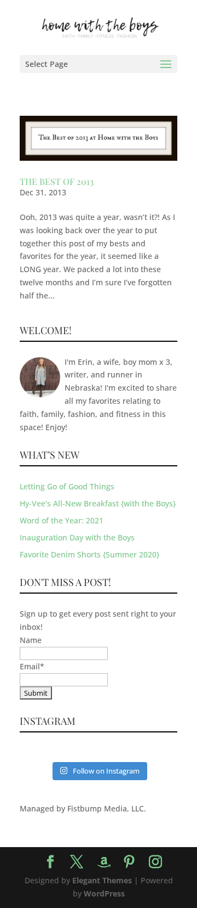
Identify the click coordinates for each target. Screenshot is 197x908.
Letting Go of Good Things (67, 486)
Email (32, 666)
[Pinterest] (129, 862)
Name (31, 640)
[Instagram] (155, 862)
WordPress (104, 893)
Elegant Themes (102, 880)
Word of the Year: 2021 (61, 520)
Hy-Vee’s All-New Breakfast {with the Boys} (98, 503)
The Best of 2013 (57, 181)
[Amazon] (104, 862)
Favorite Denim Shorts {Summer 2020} (89, 554)
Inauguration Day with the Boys (77, 537)
